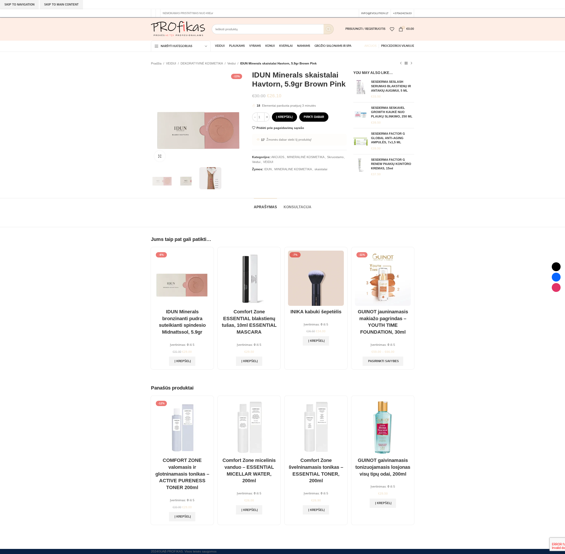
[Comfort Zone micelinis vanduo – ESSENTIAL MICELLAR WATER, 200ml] (249, 426)
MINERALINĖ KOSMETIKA (305, 157)
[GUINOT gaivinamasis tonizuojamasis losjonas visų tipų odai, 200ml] (383, 426)
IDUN (268, 169)
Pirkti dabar (314, 117)
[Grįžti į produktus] (406, 63)
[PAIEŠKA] (329, 29)
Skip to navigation (19, 4)
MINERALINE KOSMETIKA (293, 169)
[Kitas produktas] (411, 63)
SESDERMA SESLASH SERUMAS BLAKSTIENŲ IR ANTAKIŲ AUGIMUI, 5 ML (391, 86)
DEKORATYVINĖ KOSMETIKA (202, 63)
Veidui (231, 63)
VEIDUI (171, 63)
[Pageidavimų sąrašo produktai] (392, 29)
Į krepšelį (284, 117)
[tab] (265, 205)
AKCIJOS (277, 157)
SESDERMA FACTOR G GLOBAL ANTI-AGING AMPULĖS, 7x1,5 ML (388, 138)
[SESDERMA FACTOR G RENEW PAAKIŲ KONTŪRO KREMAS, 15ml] (360, 167)
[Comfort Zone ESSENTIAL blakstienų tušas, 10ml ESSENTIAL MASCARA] (249, 278)
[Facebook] (556, 277)
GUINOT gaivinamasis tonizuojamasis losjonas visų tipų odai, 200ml (382, 467)
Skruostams (335, 157)
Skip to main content (61, 4)
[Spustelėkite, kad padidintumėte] (159, 156)
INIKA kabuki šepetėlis (315, 311)
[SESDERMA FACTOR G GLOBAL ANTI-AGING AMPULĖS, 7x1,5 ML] (360, 141)
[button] (182, 361)
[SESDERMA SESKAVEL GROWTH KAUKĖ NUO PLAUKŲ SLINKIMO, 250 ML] (360, 115)
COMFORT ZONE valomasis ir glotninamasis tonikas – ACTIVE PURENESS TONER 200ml (182, 474)
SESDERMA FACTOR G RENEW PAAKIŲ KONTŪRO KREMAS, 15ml (391, 164)
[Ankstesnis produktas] (400, 63)
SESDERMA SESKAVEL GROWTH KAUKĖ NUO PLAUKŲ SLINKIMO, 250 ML (391, 112)
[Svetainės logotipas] (178, 28)
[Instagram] (556, 287)
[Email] (556, 266)
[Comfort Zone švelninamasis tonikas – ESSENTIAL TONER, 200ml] (316, 426)
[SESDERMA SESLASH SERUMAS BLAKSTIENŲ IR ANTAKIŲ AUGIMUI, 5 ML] (360, 89)
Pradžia (156, 63)
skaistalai (321, 169)
